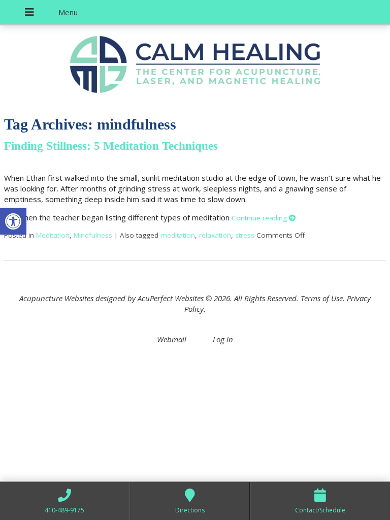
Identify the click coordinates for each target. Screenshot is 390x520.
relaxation (215, 235)
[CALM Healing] (195, 65)
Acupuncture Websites (56, 298)
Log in (223, 339)
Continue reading (260, 217)
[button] (13, 221)
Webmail (171, 339)
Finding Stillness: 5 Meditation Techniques (111, 146)
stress (244, 235)
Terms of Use (322, 298)
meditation (177, 235)
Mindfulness (93, 235)
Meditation (53, 235)
